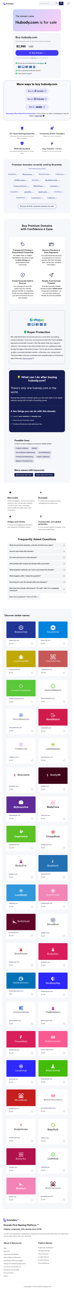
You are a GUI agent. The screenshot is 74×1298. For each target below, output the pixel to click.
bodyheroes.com (14, 1137)
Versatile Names (44, 1251)
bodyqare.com (13, 786)
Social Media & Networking (25, 452)
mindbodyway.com (47, 991)
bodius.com (12, 1197)
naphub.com (45, 1138)
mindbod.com (45, 933)
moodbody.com (14, 1108)
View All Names (43, 1263)
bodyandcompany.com (48, 1108)
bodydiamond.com (47, 1196)
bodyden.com (45, 962)
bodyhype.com (14, 932)
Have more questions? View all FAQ (23, 597)
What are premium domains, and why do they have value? (31, 545)
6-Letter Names (43, 1260)
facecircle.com (45, 640)
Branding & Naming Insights (13, 1260)
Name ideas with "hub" (24, 475)
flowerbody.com (14, 1050)
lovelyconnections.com (16, 698)
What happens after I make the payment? (25, 576)
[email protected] (48, 424)
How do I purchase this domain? (21, 551)
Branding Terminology (11, 1270)
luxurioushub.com (14, 669)
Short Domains (43, 1254)
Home (6, 1276)
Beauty (34, 448)
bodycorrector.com (47, 1049)
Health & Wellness (43, 456)
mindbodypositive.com (16, 991)
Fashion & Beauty (22, 448)
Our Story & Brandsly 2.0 (12, 1267)
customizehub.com (15, 1020)
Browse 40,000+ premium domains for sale (37, 206)
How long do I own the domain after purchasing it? (28, 582)
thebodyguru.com (46, 1020)
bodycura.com (45, 815)
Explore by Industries (45, 1247)
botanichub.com (14, 640)
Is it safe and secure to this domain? (23, 557)
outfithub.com (45, 1167)
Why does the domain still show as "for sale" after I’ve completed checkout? (34, 589)
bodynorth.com (46, 874)
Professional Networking (24, 456)
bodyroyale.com (14, 962)
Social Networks (44, 452)
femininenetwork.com (48, 698)
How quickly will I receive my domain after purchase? (29, 563)
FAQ (5, 1248)
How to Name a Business (12, 1257)
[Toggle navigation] (68, 3)
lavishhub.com (13, 1079)
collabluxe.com (13, 757)
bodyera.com (13, 874)
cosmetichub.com (46, 669)
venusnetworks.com (15, 727)
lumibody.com (13, 903)
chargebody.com (46, 844)
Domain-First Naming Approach (15, 1263)
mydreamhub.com (14, 815)
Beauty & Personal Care (24, 461)
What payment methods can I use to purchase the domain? (31, 570)
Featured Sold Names (11, 1254)
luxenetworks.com (47, 757)
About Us (7, 1251)
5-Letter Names (43, 1257)
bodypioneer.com (46, 903)
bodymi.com (45, 786)
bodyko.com (13, 1167)
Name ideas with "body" (44, 475)
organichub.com (14, 844)
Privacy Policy (9, 1273)
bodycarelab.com (46, 1079)
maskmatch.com (46, 728)
